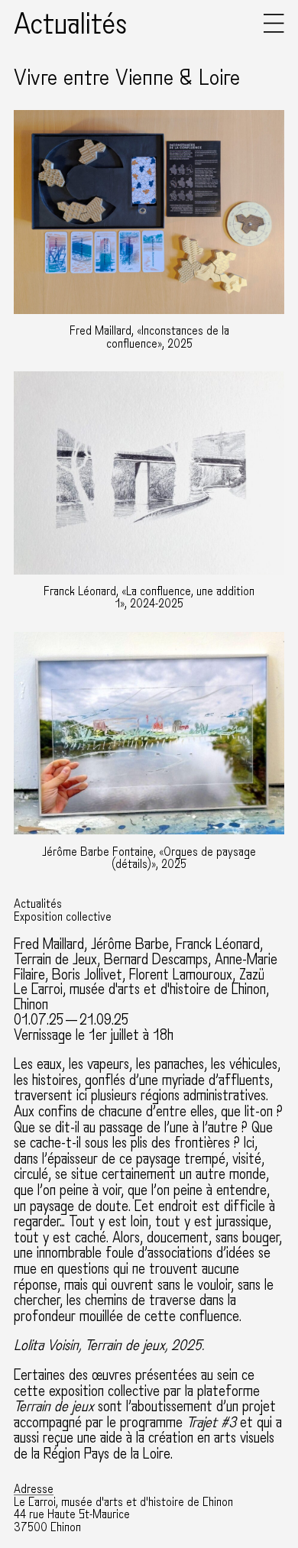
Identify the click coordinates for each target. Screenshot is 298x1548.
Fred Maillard (49, 944)
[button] (274, 29)
